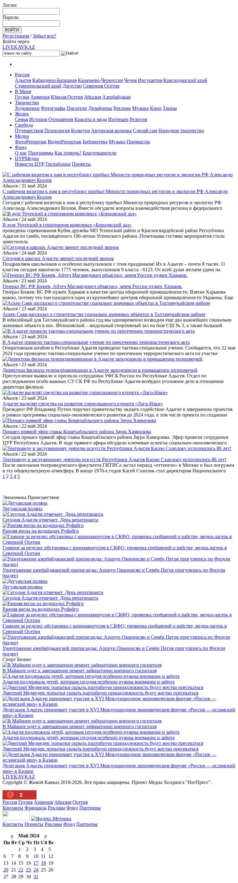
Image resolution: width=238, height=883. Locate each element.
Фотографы (53, 108)
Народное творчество (181, 130)
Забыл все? (44, 35)
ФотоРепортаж (30, 141)
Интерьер (118, 119)
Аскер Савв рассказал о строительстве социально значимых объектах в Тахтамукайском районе (103, 314)
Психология (57, 130)
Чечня (130, 80)
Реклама (122, 108)
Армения (40, 97)
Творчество (27, 102)
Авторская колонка (111, 130)
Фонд (21, 147)
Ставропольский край (38, 85)
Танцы (170, 108)
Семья (21, 119)
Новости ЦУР (29, 164)
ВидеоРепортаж (65, 141)
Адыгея (23, 80)
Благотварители (100, 152)
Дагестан (72, 85)
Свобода (24, 125)
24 (35, 869)
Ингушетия (150, 80)
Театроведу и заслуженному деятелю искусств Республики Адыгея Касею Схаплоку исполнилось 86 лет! (114, 459)
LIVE (18, 47)
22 (20, 869)
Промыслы (138, 141)
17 (35, 863)
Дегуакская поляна (22, 508)
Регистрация (15, 35)
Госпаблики (58, 164)
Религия (138, 119)
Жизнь (22, 113)
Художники (27, 108)
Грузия (22, 97)
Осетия (80, 802)
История (38, 119)
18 (43, 863)
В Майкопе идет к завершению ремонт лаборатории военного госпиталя (79, 670)
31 (35, 876)
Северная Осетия (101, 85)
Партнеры (90, 807)
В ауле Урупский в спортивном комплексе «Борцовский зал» (67, 225)
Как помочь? (68, 152)
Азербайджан (116, 97)
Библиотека (95, 141)
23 (28, 869)
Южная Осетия (67, 97)
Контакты (12, 807)
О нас (21, 152)
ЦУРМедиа (27, 158)
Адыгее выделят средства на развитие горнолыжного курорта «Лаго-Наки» (82, 403)
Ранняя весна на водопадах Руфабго (40, 531)
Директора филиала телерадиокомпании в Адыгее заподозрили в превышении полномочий (99, 370)
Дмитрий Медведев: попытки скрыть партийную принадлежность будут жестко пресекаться (100, 693)
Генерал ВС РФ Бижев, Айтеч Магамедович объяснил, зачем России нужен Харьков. (92, 286)
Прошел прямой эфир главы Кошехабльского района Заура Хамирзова (76, 431)
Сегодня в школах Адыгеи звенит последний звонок (58, 258)
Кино (155, 108)
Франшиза (35, 807)
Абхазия (92, 97)
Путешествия (29, 130)
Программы (40, 152)
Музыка (140, 108)
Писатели (77, 108)
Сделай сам (145, 130)
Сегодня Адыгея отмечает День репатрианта (50, 519)
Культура (80, 130)
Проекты (81, 164)
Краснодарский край (185, 80)
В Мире (23, 91)
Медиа (22, 136)
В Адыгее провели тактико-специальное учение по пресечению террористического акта (96, 342)
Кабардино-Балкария (54, 80)
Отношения (60, 119)
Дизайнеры (100, 108)
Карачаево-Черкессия (100, 80)
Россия (22, 74)
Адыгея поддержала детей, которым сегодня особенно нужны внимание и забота (88, 681)
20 (5, 869)
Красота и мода (90, 119)
